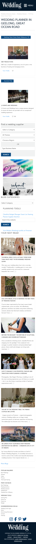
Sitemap (3, 515)
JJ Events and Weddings (9, 105)
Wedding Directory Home (8, 14)
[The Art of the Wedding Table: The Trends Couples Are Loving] (18, 398)
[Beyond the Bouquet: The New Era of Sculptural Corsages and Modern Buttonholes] (18, 326)
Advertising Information (6, 512)
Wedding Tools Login (6, 508)
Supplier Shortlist (14, 217)
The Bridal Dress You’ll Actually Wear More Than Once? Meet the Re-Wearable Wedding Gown (16, 259)
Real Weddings (4, 472)
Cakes (2, 476)
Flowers (3, 478)
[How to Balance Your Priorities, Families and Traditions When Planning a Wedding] (18, 362)
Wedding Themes (5, 488)
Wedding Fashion (5, 487)
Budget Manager (15, 214)
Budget (2, 503)
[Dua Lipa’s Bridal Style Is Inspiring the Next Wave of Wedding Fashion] (18, 286)
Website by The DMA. (22, 535)
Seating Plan (4, 497)
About (2, 510)
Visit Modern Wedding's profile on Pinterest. (17, 230)
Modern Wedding (18, 527)
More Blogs (4, 463)
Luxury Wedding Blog (21, 539)
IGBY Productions (7, 62)
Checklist (6, 214)
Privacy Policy (17, 537)
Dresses (3, 474)
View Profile (6, 71)
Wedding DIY (4, 490)
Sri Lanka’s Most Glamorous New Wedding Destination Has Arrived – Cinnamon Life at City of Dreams (18, 446)
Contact (3, 513)
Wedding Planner (22, 14)
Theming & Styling (5, 479)
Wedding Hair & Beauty (6, 492)
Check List (3, 501)
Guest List (24, 214)
